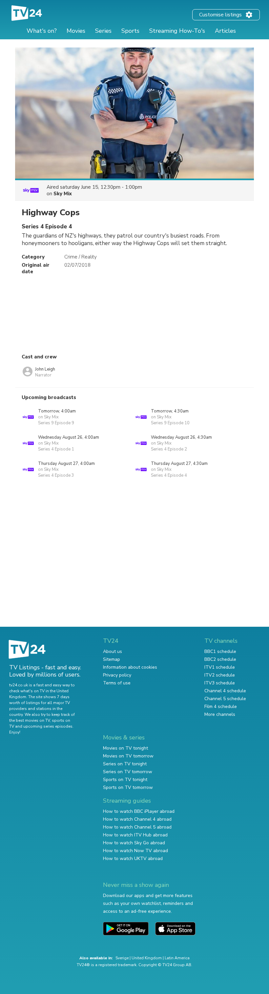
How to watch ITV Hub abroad (135, 835)
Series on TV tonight (125, 764)
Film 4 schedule (220, 706)
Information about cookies (130, 667)
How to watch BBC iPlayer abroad (139, 811)
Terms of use (117, 683)
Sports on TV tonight (125, 779)
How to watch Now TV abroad (135, 851)
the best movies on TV (29, 720)
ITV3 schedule (219, 683)
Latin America (177, 958)
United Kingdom (147, 958)
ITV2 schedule (219, 675)
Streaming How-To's (177, 31)
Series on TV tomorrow (127, 772)
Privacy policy (117, 675)
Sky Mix (62, 193)
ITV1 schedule (219, 667)
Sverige (122, 958)
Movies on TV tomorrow (128, 756)
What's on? (42, 31)
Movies (76, 31)
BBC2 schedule (220, 659)
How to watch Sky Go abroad (134, 843)
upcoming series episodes (47, 726)
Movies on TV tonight (125, 748)
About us (112, 651)
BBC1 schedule (220, 651)
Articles (225, 31)
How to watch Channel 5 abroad (137, 827)
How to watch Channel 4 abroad (137, 819)
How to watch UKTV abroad (133, 858)
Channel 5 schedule (225, 699)
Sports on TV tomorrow (128, 787)
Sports (130, 31)
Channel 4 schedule (225, 691)
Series (103, 31)
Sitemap (111, 659)
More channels (219, 714)
